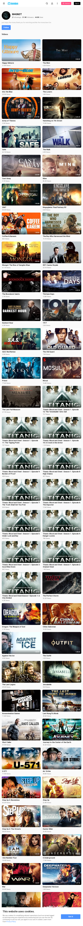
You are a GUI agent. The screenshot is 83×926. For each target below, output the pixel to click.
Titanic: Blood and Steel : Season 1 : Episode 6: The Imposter (62, 504)
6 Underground (49, 858)
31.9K (24, 17)
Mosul (45, 381)
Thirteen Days (48, 294)
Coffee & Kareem (9, 236)
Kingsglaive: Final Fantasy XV (54, 207)
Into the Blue (7, 92)
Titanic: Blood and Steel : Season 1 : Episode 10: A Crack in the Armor (61, 442)
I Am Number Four (9, 858)
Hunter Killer (48, 829)
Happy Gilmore (8, 63)
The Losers (47, 92)
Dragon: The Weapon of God (13, 627)
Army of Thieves (9, 121)
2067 (4, 207)
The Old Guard (48, 352)
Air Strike (47, 771)
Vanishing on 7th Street (52, 121)
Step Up (46, 800)
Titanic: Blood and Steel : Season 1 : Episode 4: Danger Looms (62, 535)
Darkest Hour (7, 323)
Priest (4, 381)
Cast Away (6, 178)
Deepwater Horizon (51, 887)
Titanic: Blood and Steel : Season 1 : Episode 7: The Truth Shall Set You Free (21, 504)
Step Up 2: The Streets (11, 829)
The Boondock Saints (11, 294)
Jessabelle (47, 685)
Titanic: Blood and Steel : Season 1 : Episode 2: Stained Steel (62, 566)
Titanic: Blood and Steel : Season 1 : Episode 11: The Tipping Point (20, 442)
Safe (4, 150)
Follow (6, 27)
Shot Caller (6, 742)
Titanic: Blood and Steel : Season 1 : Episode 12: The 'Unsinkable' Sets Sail (61, 411)
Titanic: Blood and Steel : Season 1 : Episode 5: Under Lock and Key (21, 535)
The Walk (46, 150)
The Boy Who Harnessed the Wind (56, 236)
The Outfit (47, 656)
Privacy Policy (11, 921)
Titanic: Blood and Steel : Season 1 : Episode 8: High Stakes (62, 473)
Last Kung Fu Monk (50, 713)
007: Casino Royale (50, 265)
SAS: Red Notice (8, 352)
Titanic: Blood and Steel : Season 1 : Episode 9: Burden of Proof (21, 473)
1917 (45, 323)
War (3, 887)
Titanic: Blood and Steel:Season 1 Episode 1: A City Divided (21, 597)
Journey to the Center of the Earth (57, 742)
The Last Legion (8, 685)
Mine (45, 178)
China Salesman (49, 627)
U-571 (4, 771)
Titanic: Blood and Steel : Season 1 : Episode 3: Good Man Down (21, 566)
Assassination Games (11, 713)
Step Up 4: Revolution (11, 800)
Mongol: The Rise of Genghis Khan (16, 265)
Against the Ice (8, 656)
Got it (70, 917)
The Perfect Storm (50, 596)
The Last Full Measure (11, 410)
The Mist (46, 63)
